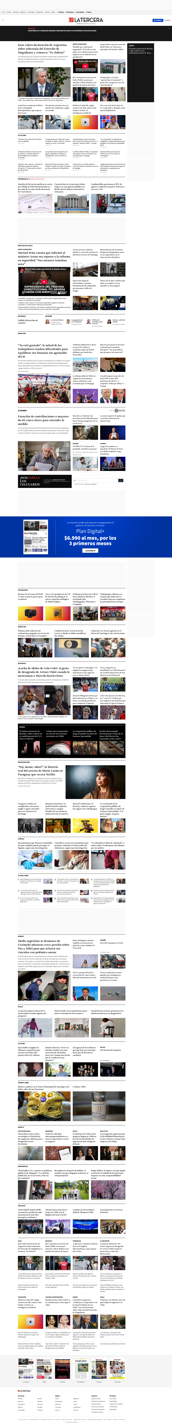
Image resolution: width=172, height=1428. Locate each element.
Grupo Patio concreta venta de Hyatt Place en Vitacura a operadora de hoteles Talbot (112, 47)
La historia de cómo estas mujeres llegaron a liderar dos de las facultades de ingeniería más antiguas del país (84, 1139)
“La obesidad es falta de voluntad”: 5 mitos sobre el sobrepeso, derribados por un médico (107, 845)
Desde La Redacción (79, 44)
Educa (75, 1131)
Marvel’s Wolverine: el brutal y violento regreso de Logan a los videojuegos (85, 806)
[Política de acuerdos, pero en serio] (88, 321)
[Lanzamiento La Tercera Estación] (112, 1226)
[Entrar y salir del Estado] (109, 321)
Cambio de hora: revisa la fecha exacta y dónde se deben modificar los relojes (70, 633)
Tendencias (77, 1241)
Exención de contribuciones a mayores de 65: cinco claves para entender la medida (43, 420)
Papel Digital (80, 12)
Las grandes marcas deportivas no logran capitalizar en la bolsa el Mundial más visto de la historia (56, 154)
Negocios (23, 12)
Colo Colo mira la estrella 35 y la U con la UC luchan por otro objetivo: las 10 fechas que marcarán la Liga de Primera (112, 699)
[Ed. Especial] (81, 1379)
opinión (75, 444)
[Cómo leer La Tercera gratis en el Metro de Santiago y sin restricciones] (108, 647)
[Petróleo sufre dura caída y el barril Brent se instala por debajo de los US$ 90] (120, 892)
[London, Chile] (99, 1106)
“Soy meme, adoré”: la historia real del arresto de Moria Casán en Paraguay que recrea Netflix (40, 771)
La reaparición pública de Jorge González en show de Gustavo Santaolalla (85, 733)
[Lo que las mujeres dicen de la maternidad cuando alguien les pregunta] (35, 1027)
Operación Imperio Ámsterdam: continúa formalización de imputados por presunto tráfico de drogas (84, 286)
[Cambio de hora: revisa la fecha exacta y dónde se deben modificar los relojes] (71, 647)
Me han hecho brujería (110, 1050)
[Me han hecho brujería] (112, 1069)
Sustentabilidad (24, 1131)
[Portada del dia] (35, 553)
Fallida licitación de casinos (28, 321)
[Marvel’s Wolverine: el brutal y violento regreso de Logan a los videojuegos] (85, 825)
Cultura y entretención (54, 1297)
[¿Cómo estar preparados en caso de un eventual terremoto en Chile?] (58, 748)
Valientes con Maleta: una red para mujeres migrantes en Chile (112, 1302)
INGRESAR (168, 20)
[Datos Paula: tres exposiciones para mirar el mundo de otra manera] (71, 1027)
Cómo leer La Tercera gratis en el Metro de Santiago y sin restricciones (108, 632)
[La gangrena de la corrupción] (68, 321)
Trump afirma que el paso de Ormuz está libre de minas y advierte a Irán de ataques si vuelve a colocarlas (58, 141)
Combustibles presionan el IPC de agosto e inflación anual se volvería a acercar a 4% (108, 186)
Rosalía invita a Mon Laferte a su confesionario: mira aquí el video (57, 1302)
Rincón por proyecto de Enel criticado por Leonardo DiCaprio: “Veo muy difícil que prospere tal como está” (112, 348)
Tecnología (31, 12)
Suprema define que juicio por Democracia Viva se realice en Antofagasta (110, 154)
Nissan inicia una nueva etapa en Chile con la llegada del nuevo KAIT (56, 1212)
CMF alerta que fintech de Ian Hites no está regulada (30, 140)
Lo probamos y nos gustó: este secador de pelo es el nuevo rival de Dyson (112, 1334)
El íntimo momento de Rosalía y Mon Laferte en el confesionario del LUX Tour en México (30, 735)
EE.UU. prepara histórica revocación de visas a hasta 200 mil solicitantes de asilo (84, 975)
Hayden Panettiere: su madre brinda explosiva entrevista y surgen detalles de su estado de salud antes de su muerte (56, 809)
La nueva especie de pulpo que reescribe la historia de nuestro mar (112, 418)
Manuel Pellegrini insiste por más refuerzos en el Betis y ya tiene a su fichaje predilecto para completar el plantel (85, 699)
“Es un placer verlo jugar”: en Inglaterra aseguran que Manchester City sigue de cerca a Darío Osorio (85, 671)
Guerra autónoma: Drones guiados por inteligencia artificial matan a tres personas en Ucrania (111, 976)
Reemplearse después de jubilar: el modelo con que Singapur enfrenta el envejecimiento (71, 1173)
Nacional (15, 12)
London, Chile (79, 1087)
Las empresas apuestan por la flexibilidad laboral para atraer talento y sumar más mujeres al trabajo (112, 1138)
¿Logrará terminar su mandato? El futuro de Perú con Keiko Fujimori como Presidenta (111, 450)
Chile (20, 1241)
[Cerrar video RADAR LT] (169, 28)
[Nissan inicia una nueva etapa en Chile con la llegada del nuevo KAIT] (58, 1226)
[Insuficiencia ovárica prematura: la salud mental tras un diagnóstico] (108, 1027)
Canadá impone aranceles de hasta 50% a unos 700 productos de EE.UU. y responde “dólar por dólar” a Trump (85, 141)
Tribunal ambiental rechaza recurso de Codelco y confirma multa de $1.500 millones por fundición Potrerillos (30, 155)
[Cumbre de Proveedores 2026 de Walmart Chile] (85, 1226)
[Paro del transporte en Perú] (112, 961)
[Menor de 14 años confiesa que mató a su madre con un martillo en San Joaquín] (112, 303)
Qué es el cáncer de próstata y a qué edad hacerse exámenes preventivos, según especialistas (68, 900)
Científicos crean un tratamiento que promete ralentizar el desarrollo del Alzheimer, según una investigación (71, 845)
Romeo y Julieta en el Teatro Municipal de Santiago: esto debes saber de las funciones (43, 1088)
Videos (53, 12)
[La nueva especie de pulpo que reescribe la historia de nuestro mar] (112, 432)
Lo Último (61, 12)
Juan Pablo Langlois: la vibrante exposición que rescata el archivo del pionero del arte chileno (29, 1051)
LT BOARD (22, 410)
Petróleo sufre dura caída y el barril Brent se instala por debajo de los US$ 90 (104, 892)
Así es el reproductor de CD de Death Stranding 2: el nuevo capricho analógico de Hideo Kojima (57, 598)
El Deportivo (39, 12)
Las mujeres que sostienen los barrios (112, 1344)
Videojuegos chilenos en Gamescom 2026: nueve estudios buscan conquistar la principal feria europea (112, 598)
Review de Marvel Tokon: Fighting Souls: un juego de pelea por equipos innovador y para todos (30, 1346)
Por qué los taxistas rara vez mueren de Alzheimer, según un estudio (57, 108)
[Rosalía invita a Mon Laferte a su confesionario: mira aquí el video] (58, 1322)
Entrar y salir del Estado (119, 321)
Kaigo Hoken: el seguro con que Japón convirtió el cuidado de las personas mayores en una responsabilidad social (108, 1174)
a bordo (103, 444)
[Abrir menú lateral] (3, 20)
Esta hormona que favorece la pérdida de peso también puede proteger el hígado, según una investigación (35, 845)
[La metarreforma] (47, 321)
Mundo (47, 12)
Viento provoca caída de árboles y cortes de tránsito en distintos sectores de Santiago (85, 166)
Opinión (103, 940)
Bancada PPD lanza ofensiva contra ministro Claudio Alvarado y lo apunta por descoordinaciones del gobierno (58, 166)
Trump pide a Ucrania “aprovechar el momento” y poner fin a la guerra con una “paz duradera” (112, 81)
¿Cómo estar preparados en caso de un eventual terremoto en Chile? (57, 733)
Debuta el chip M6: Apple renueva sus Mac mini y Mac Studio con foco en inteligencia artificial (85, 109)
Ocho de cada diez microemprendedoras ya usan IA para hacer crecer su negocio (57, 1138)
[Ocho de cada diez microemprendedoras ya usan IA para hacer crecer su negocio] (58, 1153)
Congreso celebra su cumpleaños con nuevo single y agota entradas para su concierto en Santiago (28, 809)
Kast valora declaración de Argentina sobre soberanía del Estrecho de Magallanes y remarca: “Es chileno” (42, 49)
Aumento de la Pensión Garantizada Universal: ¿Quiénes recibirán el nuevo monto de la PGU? (67, 892)
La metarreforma (57, 320)
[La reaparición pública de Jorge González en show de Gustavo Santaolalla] (85, 748)
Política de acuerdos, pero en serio (97, 322)
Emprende (49, 1131)
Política (9, 12)
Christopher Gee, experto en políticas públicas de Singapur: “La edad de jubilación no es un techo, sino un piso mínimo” (35, 1174)
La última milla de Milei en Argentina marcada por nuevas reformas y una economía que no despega (85, 154)
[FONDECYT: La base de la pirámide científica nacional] (85, 464)
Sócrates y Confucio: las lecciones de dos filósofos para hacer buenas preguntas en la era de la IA (85, 419)
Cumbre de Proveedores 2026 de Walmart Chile (83, 1211)
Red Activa (104, 1131)
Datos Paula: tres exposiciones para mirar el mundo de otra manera (70, 1012)
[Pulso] (44, 1379)
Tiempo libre (23, 1083)
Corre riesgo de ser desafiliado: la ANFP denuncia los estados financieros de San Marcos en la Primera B (112, 671)
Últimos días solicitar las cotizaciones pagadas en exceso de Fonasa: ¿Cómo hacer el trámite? (33, 633)
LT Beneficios (70, 12)
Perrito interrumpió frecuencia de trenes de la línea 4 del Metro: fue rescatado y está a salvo (111, 735)
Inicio (3, 12)
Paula (102, 1297)
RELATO (102, 1047)
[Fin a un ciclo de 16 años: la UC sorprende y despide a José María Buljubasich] (112, 122)
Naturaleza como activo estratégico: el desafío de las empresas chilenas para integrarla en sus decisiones (30, 1139)
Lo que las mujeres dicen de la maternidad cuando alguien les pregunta (32, 1013)
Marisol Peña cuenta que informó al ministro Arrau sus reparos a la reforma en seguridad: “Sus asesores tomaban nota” (44, 259)
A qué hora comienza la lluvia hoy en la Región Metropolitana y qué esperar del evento (30, 109)
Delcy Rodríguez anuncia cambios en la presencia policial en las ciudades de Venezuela (31, 881)
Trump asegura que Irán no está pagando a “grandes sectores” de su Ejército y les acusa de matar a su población (85, 1347)
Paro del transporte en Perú (111, 943)
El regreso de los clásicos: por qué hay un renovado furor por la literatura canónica (84, 1051)
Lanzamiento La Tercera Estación (111, 1211)
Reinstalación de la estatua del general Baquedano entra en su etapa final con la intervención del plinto (112, 253)
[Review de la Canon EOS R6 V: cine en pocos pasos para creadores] (30, 613)
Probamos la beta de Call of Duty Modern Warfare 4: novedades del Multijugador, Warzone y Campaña (85, 599)
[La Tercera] (26, 1379)
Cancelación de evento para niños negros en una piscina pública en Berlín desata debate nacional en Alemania (69, 188)
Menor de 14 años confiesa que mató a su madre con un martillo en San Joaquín (112, 283)
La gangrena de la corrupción (77, 321)
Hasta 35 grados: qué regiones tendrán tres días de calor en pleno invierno (84, 1276)
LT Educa (89, 12)
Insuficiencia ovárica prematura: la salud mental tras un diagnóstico (107, 1012)
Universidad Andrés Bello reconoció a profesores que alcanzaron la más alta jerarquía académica (30, 1213)
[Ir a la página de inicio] (86, 20)
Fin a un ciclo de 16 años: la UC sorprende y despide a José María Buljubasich (112, 108)
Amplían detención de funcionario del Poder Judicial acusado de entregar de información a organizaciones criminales (112, 167)
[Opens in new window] (62, 1379)
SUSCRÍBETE (90, 551)
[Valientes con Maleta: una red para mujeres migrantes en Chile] (112, 1322)
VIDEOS (22, 727)
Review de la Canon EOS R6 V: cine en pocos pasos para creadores (30, 596)
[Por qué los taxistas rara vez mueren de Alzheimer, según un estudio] (58, 122)
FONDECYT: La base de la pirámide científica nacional (84, 448)
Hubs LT (21, 1127)
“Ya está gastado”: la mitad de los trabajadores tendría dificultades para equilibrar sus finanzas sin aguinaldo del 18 (112, 142)
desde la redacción (25, 249)
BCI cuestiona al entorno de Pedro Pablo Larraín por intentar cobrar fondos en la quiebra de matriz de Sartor (84, 81)
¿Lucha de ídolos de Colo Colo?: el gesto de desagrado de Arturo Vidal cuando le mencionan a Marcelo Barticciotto (44, 672)
